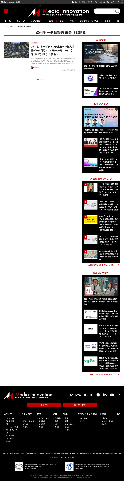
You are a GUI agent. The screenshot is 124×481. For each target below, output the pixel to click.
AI (23, 418)
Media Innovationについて (18, 454)
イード (82, 421)
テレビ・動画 (10, 421)
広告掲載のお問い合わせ (61, 454)
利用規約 (72, 454)
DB (118, 20)
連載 (66, 421)
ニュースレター (70, 424)
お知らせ (105, 418)
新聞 (7, 424)
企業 (61, 20)
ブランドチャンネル (89, 20)
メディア (21, 20)
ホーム (8, 21)
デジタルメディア (11, 418)
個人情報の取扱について (84, 454)
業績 (56, 421)
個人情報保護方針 (98, 454)
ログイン (44, 405)
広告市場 (42, 424)
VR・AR (25, 424)
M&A (56, 424)
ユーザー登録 (80, 405)
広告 (51, 20)
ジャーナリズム (11, 439)
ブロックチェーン (29, 421)
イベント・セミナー (108, 421)
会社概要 (54, 457)
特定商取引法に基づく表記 (113, 454)
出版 (7, 433)
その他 (107, 20)
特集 (72, 20)
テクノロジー (37, 20)
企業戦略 (58, 418)
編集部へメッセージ (46, 454)
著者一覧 (5, 454)
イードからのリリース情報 (66, 457)
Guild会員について (33, 454)
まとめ (67, 427)
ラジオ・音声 (10, 436)
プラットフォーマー (12, 430)
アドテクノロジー (44, 418)
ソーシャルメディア (12, 427)
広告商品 (42, 421)
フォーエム (83, 418)
